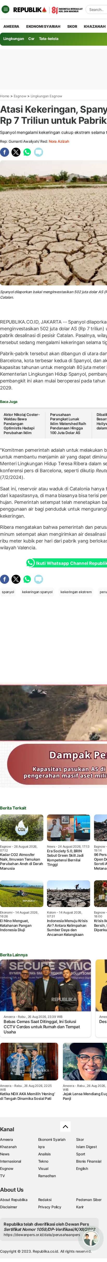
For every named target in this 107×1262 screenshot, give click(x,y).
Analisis (44, 1154)
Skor (80, 1139)
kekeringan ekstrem (76, 592)
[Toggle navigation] (5, 9)
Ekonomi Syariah (43, 26)
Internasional (10, 1161)
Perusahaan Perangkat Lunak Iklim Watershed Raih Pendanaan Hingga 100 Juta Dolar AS (68, 423)
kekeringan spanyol (37, 592)
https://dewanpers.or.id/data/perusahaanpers (42, 1234)
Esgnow (20, 96)
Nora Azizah (59, 141)
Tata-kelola (48, 38)
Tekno (43, 1161)
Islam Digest (86, 1146)
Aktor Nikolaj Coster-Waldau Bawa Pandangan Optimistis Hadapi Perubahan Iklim (22, 423)
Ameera (6, 1139)
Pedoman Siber (88, 1199)
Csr (31, 38)
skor (72, 26)
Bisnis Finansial (88, 1161)
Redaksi (45, 1199)
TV (2, 1176)
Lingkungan (13, 38)
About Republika (14, 1199)
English (82, 1168)
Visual (43, 1168)
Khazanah (8, 1146)
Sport (80, 1154)
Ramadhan (47, 1176)
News (5, 1154)
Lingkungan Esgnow (46, 96)
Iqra (41, 1146)
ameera (11, 26)
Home (4, 96)
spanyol (8, 592)
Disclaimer (8, 1207)
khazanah (94, 26)
